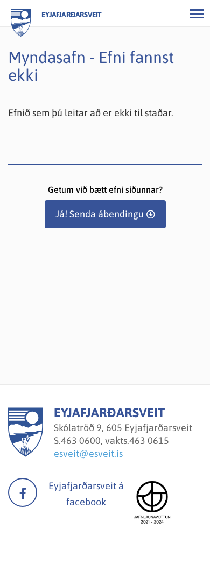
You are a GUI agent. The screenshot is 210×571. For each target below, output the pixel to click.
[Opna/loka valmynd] (196, 13)
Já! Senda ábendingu (99, 214)
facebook (22, 492)
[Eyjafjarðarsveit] (25, 453)
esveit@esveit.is (88, 453)
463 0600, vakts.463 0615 (115, 440)
